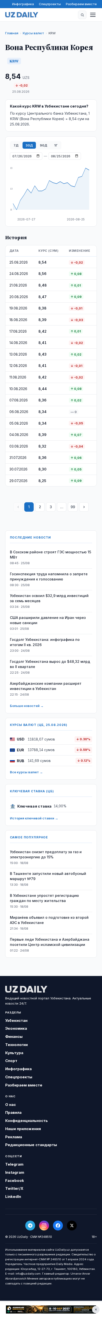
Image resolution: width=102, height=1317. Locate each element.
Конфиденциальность (26, 1120)
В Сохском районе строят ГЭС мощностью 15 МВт (50, 554)
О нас (10, 1104)
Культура (14, 1052)
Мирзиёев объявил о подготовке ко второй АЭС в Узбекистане (49, 920)
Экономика (16, 1028)
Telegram (14, 1164)
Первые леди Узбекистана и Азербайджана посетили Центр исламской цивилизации (49, 942)
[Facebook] (58, 1225)
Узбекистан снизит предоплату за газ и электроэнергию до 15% (46, 854)
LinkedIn (13, 1196)
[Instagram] (44, 1225)
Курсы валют (33, 33)
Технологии (16, 1044)
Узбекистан (16, 1020)
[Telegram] (30, 1225)
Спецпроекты (50, 4)
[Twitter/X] (72, 1225)
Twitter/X (14, 1188)
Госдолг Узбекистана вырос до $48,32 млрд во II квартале (50, 664)
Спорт (11, 1060)
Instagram (14, 1172)
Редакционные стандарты (31, 1144)
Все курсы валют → (26, 772)
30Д (29, 145)
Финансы (14, 1036)
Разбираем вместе (81, 4)
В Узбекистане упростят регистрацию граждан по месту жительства (44, 898)
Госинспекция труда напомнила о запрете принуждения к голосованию (49, 576)
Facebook (14, 1180)
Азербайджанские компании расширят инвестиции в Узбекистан (45, 686)
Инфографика (23, 4)
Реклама (13, 1137)
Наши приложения (23, 1128)
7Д (16, 145)
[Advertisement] (51, 1309)
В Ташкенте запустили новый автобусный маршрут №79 (48, 876)
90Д (43, 145)
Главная (11, 33)
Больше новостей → (27, 706)
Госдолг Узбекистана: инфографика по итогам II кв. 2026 (45, 642)
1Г (56, 145)
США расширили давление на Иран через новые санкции (48, 620)
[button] (82, 15)
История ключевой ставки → (34, 818)
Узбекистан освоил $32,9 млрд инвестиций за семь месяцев (49, 598)
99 (73, 507)
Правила (13, 1112)
